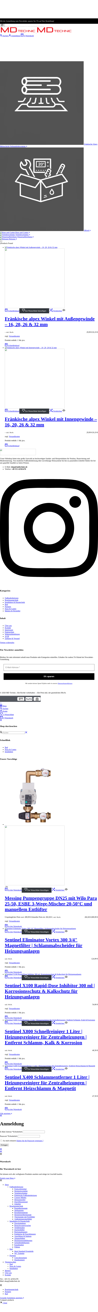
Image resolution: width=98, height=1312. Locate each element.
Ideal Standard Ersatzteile (23, 1251)
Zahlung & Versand (12, 638)
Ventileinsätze (19, 1228)
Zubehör (17, 1204)
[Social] (49, 583)
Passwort (8, 1136)
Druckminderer (20, 1223)
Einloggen (4, 1145)
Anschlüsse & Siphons (22, 1236)
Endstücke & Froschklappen (25, 1234)
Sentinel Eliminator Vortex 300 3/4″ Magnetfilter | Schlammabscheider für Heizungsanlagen (43, 945)
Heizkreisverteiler (21, 1191)
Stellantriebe (19, 1210)
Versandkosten (14, 336)
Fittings (17, 1247)
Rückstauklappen (20, 1232)
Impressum (9, 630)
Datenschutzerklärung (65, 683)
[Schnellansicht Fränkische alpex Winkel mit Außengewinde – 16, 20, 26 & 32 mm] (63, 311)
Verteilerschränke (20, 1193)
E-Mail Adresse (11, 1132)
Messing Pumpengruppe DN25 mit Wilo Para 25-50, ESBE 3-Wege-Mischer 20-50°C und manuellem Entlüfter (51, 903)
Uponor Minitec (20, 1198)
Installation (9, 752)
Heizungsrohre (19, 1200)
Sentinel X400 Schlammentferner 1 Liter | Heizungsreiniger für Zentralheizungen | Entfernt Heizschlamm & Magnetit (47, 1082)
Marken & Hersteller (12, 611)
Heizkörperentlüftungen (23, 1241)
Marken (8, 1271)
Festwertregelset (20, 1189)
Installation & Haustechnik (15, 602)
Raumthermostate (20, 1208)
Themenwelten (10, 1262)
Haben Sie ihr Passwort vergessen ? (29, 1141)
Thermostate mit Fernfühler (24, 1217)
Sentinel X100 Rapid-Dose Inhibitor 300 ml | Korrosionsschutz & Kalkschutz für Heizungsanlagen (50, 991)
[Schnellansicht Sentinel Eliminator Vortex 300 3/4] (66, 932)
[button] (55, 311)
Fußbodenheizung (11, 598)
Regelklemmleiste (21, 1213)
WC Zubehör (19, 1253)
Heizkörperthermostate (22, 1215)
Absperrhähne (19, 1238)
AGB (7, 636)
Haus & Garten (10, 609)
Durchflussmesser (21, 1202)
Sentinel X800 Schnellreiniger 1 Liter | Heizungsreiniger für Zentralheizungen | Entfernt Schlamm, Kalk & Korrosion (46, 1037)
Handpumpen (19, 1260)
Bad (6, 604)
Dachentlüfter (19, 1230)
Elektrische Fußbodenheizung (25, 1195)
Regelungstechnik (11, 600)
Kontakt (8, 628)
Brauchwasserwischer (22, 1225)
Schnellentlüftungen (21, 1243)
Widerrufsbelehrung (12, 634)
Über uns (8, 626)
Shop (7, 1185)
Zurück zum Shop (7, 1178)
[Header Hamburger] (2, 25)
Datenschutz (9, 632)
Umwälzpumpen (20, 1258)
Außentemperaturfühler (23, 1219)
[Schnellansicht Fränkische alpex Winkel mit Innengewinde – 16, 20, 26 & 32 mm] (63, 411)
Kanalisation (19, 1245)
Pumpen (8, 607)
